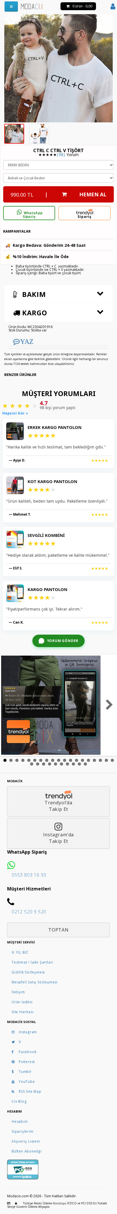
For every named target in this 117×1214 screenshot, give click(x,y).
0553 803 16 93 (29, 875)
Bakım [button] (33, 294)
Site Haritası (23, 1011)
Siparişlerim (23, 1131)
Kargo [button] (33, 312)
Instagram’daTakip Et (58, 838)
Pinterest (27, 1061)
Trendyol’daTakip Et (58, 806)
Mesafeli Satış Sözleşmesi (35, 982)
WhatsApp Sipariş (33, 215)
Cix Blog (19, 1101)
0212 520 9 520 (29, 912)
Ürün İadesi (22, 1002)
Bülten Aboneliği (27, 1151)
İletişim (18, 992)
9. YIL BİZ (20, 952)
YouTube (27, 1081)
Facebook (27, 1051)
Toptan (58, 930)
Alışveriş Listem (26, 1141)
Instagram (28, 1032)
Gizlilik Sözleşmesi (28, 972)
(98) (61, 154)
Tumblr (25, 1071)
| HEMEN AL (58, 194)
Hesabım (20, 1121)
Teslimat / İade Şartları (32, 962)
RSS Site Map (30, 1091)
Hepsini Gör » (15, 413)
